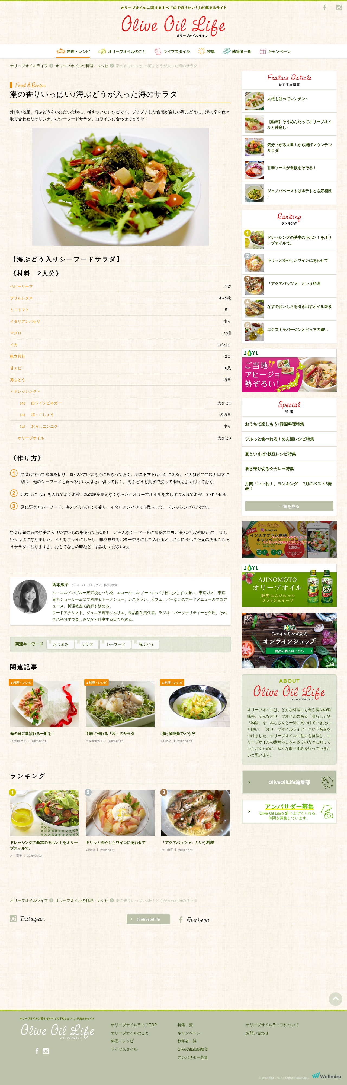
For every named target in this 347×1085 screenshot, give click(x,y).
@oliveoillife (148, 919)
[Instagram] (339, 7)
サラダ (87, 644)
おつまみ (60, 644)
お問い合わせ (257, 1033)
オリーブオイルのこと (127, 51)
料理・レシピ (78, 51)
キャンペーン (279, 51)
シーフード (115, 644)
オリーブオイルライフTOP (134, 1025)
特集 (211, 51)
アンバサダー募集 (193, 1057)
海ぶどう (146, 644)
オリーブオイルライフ (29, 66)
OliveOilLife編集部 (289, 782)
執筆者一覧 (241, 51)
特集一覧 (185, 1025)
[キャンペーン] (289, 539)
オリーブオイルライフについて (272, 1025)
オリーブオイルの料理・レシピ (81, 66)
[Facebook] (324, 7)
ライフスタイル (176, 51)
